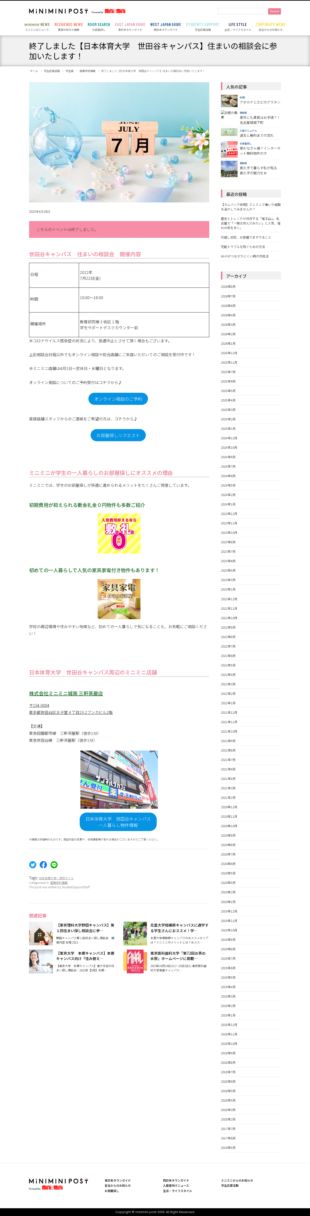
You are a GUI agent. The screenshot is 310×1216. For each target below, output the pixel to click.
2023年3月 (228, 579)
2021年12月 (229, 712)
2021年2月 (228, 797)
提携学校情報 (59, 882)
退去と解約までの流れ (257, 135)
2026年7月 (228, 296)
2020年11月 (229, 816)
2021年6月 (228, 769)
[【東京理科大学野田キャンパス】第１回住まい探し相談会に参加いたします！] (41, 942)
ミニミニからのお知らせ (237, 1180)
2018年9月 (228, 1053)
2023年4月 (228, 570)
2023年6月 (228, 561)
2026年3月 (228, 324)
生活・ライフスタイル (238, 27)
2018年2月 (228, 1119)
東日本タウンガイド (130, 27)
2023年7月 (228, 551)
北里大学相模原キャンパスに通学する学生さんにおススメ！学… (179, 927)
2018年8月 (228, 1062)
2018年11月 (229, 1034)
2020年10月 (229, 826)
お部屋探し (99, 27)
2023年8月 (228, 542)
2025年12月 (229, 353)
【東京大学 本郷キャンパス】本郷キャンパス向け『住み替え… (85, 956)
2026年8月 (228, 286)
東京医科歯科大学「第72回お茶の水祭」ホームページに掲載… (178, 956)
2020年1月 (228, 901)
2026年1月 (228, 343)
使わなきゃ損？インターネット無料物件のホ (260, 151)
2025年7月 (228, 371)
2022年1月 (228, 703)
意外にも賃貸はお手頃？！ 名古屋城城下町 (260, 120)
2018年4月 (228, 1100)
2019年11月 (229, 920)
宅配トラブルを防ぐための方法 (243, 246)
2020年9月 (228, 835)
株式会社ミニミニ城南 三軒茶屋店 (66, 693)
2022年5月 (228, 665)
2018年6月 (228, 1081)
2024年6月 (228, 475)
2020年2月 (228, 892)
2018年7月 (228, 1072)
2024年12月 (229, 438)
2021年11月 (229, 722)
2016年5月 (228, 1147)
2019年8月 (228, 949)
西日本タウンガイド (165, 27)
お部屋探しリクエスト (118, 435)
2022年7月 (228, 646)
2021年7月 (228, 759)
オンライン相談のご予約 (118, 399)
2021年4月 (228, 778)
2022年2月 (228, 693)
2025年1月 (228, 428)
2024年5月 (228, 485)
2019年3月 (228, 996)
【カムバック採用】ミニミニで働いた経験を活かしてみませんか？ (251, 206)
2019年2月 (228, 1005)
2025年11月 (229, 362)
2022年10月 (229, 618)
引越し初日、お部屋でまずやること (246, 237)
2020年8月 (228, 844)
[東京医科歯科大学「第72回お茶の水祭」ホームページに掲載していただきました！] (135, 970)
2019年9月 (228, 939)
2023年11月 (229, 523)
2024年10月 (229, 447)
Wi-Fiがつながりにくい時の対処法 (245, 256)
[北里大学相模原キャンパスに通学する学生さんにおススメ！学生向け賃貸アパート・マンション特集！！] (135, 942)
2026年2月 (228, 334)
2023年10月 (229, 532)
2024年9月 (228, 457)
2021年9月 (228, 740)
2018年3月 (228, 1109)
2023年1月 (228, 589)
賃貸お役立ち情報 (68, 27)
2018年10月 (229, 1043)
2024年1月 (228, 504)
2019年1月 (228, 1015)
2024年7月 (228, 466)
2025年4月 (228, 400)
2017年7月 (228, 1128)
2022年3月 (228, 684)
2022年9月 (228, 627)
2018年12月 (229, 1024)
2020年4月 (228, 882)
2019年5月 (228, 977)
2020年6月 (228, 863)
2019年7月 (228, 958)
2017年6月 (228, 1138)
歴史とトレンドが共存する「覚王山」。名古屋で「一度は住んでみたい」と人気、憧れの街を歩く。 (250, 223)
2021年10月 (229, 731)
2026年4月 (228, 315)
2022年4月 (228, 674)
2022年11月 (229, 608)
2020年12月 (229, 807)
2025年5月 (228, 390)
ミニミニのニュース (37, 27)
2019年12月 (229, 911)
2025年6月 (228, 381)
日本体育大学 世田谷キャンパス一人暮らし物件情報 (118, 822)
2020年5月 (228, 873)
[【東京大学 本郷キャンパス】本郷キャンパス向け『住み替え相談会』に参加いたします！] (41, 970)
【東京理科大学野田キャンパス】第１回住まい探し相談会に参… (85, 927)
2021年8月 (228, 750)
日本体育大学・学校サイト (56, 878)
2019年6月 (228, 968)
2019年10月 (229, 930)
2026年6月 (228, 305)
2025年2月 (228, 419)
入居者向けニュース (176, 1185)
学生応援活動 (203, 27)
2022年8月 (228, 636)
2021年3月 (228, 788)
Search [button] (274, 11)
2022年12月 (229, 599)
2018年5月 (228, 1090)
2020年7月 (228, 854)
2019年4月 (228, 986)
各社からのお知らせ (271, 27)
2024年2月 (228, 494)
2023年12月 (229, 513)
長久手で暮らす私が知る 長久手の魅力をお (258, 170)
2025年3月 (228, 409)
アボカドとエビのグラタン (260, 102)
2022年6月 (228, 655)
